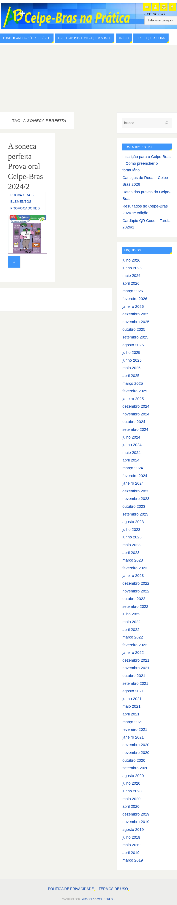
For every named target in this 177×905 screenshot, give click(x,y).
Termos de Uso (113, 889)
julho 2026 (131, 260)
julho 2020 (131, 783)
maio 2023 (131, 545)
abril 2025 (130, 375)
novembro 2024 (135, 414)
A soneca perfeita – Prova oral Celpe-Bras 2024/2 (25, 166)
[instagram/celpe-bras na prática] (164, 7)
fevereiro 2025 (134, 391)
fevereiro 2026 (134, 299)
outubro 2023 (133, 506)
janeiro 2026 (133, 306)
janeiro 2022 (133, 652)
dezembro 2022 (135, 583)
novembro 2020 (135, 752)
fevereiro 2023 (134, 568)
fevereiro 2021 (134, 729)
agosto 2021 (133, 691)
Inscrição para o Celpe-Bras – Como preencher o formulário (146, 163)
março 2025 (132, 383)
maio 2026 (131, 275)
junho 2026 (132, 268)
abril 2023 (130, 553)
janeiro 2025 (133, 399)
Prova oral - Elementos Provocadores (25, 201)
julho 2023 (131, 529)
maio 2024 (131, 452)
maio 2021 (131, 706)
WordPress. (106, 899)
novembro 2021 (135, 668)
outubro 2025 (133, 329)
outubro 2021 (133, 676)
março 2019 (132, 860)
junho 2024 (132, 445)
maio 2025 (131, 368)
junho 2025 (132, 360)
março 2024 (132, 468)
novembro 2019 (135, 822)
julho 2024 (131, 437)
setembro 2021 (135, 683)
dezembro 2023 (135, 491)
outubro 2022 (133, 599)
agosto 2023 (133, 522)
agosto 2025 (133, 345)
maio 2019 (131, 845)
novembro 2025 (135, 322)
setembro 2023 (135, 514)
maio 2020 (131, 799)
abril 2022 (130, 629)
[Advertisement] (88, 78)
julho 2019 (131, 837)
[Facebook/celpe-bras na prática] (172, 7)
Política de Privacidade (71, 889)
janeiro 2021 (133, 737)
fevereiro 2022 (134, 645)
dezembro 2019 (135, 814)
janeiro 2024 (133, 483)
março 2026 (132, 291)
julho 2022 (131, 614)
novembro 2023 (135, 498)
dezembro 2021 (135, 660)
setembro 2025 (135, 337)
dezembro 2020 (135, 745)
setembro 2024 (135, 429)
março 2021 (132, 722)
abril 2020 (130, 806)
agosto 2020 (133, 776)
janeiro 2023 (133, 575)
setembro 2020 (135, 768)
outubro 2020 (133, 760)
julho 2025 (131, 352)
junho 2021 (132, 699)
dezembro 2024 (135, 406)
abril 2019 (130, 853)
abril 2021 (130, 714)
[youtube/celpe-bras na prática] (147, 7)
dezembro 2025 (135, 314)
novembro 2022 (135, 591)
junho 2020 (132, 791)
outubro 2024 (133, 422)
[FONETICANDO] (155, 7)
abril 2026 (130, 283)
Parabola (87, 899)
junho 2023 (132, 537)
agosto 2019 (133, 829)
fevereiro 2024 (134, 476)
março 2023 (132, 560)
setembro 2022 (135, 606)
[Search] (166, 123)
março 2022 (132, 637)
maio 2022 (131, 622)
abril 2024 (130, 460)
